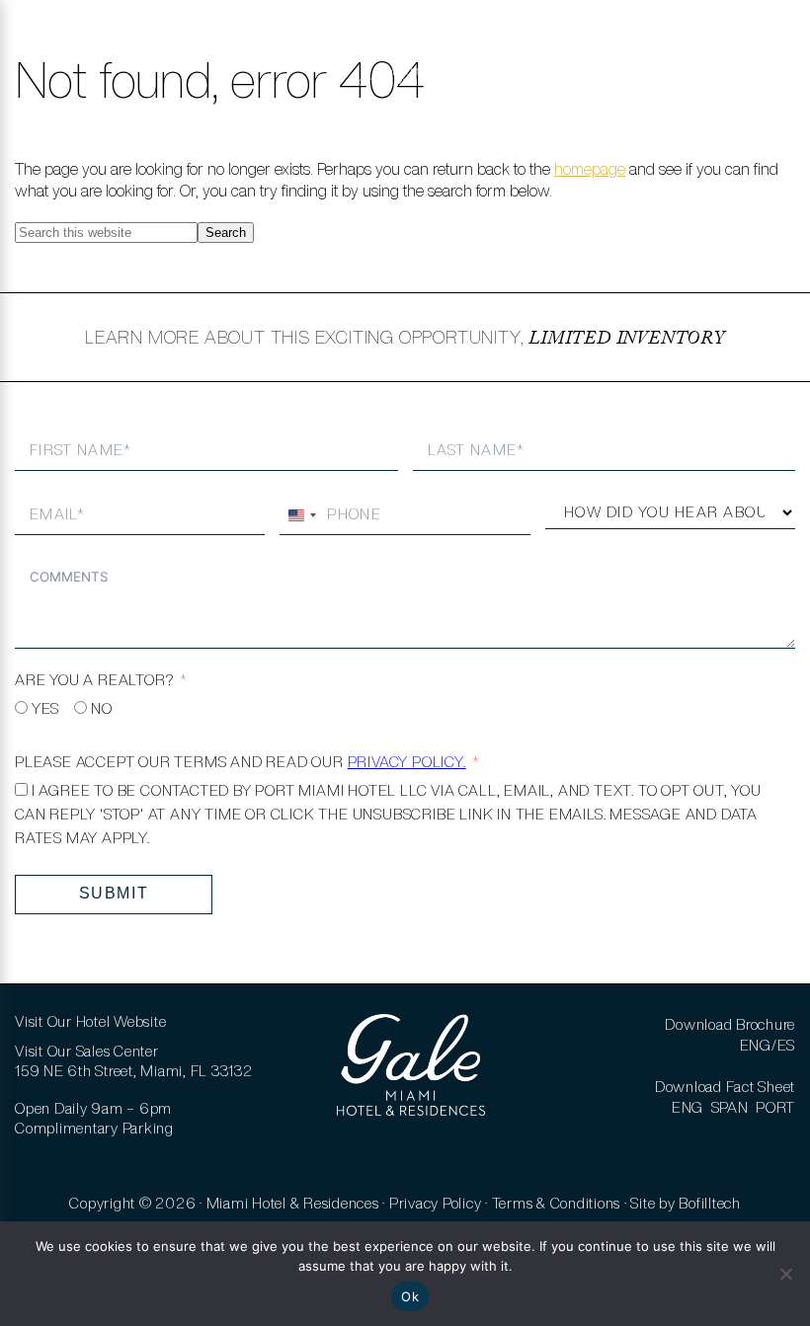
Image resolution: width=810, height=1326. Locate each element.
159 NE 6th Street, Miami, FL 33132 (134, 1070)
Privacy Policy (435, 1203)
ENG (687, 1107)
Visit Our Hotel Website (90, 1021)
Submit (114, 893)
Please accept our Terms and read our (240, 761)
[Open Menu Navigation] (42, 49)
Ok (410, 1296)
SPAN (730, 1107)
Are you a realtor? (94, 679)
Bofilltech (710, 1203)
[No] (785, 1274)
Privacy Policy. (407, 761)
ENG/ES (768, 1045)
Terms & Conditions (556, 1203)
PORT (775, 1107)
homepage (589, 169)
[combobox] (301, 515)
